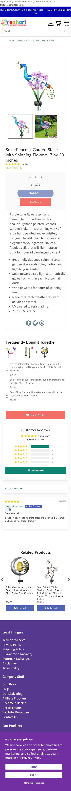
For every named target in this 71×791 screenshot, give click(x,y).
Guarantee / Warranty (17, 654)
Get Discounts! (12, 708)
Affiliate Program (14, 698)
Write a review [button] (36, 470)
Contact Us (10, 717)
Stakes (20, 40)
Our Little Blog (12, 693)
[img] (12, 501)
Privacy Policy (11, 644)
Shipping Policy (13, 649)
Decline (33, 775)
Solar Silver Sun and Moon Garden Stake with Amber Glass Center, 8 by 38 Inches (36, 394)
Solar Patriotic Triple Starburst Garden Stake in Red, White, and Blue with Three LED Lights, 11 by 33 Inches (50, 593)
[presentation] (2, 579)
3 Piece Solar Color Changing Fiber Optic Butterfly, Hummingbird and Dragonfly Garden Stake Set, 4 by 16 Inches (36, 367)
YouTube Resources (15, 712)
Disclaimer (9, 663)
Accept (34, 767)
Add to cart (20, 608)
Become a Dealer (14, 703)
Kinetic (36, 40)
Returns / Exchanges (16, 658)
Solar (28, 40)
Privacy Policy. (32, 758)
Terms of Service (13, 640)
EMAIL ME (35, 202)
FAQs (5, 689)
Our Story (9, 684)
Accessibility (10, 668)
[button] (13, 164)
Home (11, 40)
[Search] (64, 31)
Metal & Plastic (48, 40)
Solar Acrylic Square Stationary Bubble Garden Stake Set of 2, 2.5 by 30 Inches (37, 381)
